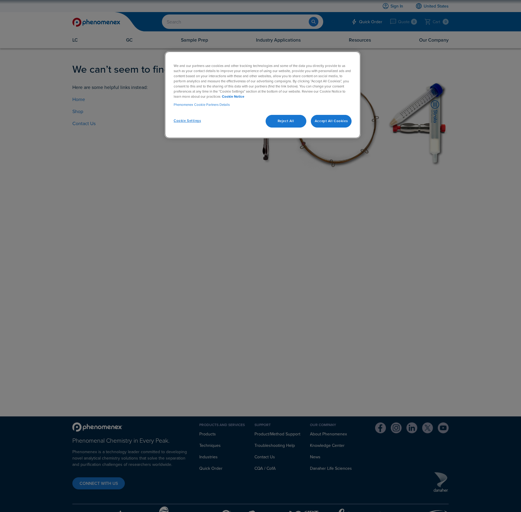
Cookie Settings (187, 120)
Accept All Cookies (331, 121)
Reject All (286, 121)
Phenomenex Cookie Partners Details (202, 104)
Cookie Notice (233, 96)
